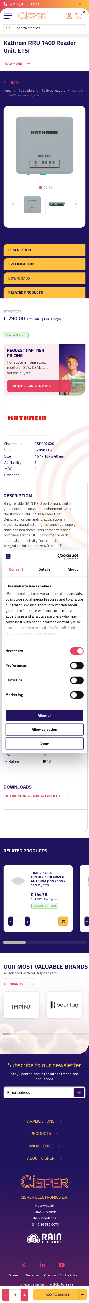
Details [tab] (44, 569)
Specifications (21, 264)
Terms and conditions (32, 1284)
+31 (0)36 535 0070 (24, 4)
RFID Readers (26, 90)
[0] (78, 16)
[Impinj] (21, 1005)
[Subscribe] (79, 1092)
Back (15, 82)
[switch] (77, 665)
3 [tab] (51, 187)
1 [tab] (40, 187)
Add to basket (58, 1294)
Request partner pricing (33, 386)
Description (19, 249)
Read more (13, 63)
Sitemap (14, 1275)
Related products (25, 292)
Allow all (44, 715)
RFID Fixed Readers (53, 90)
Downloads (19, 278)
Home (8, 90)
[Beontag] (64, 1005)
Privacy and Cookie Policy (61, 1275)
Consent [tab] (16, 569)
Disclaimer (32, 1275)
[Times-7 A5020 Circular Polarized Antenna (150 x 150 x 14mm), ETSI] (18, 881)
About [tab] (73, 569)
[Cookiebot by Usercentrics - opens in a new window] (63, 556)
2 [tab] (45, 187)
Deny (44, 743)
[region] (44, 898)
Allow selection (44, 729)
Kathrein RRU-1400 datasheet (32, 795)
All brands (13, 984)
